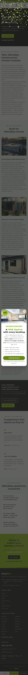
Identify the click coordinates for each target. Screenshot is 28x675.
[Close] (24, 311)
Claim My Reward (14, 358)
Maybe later (14, 363)
